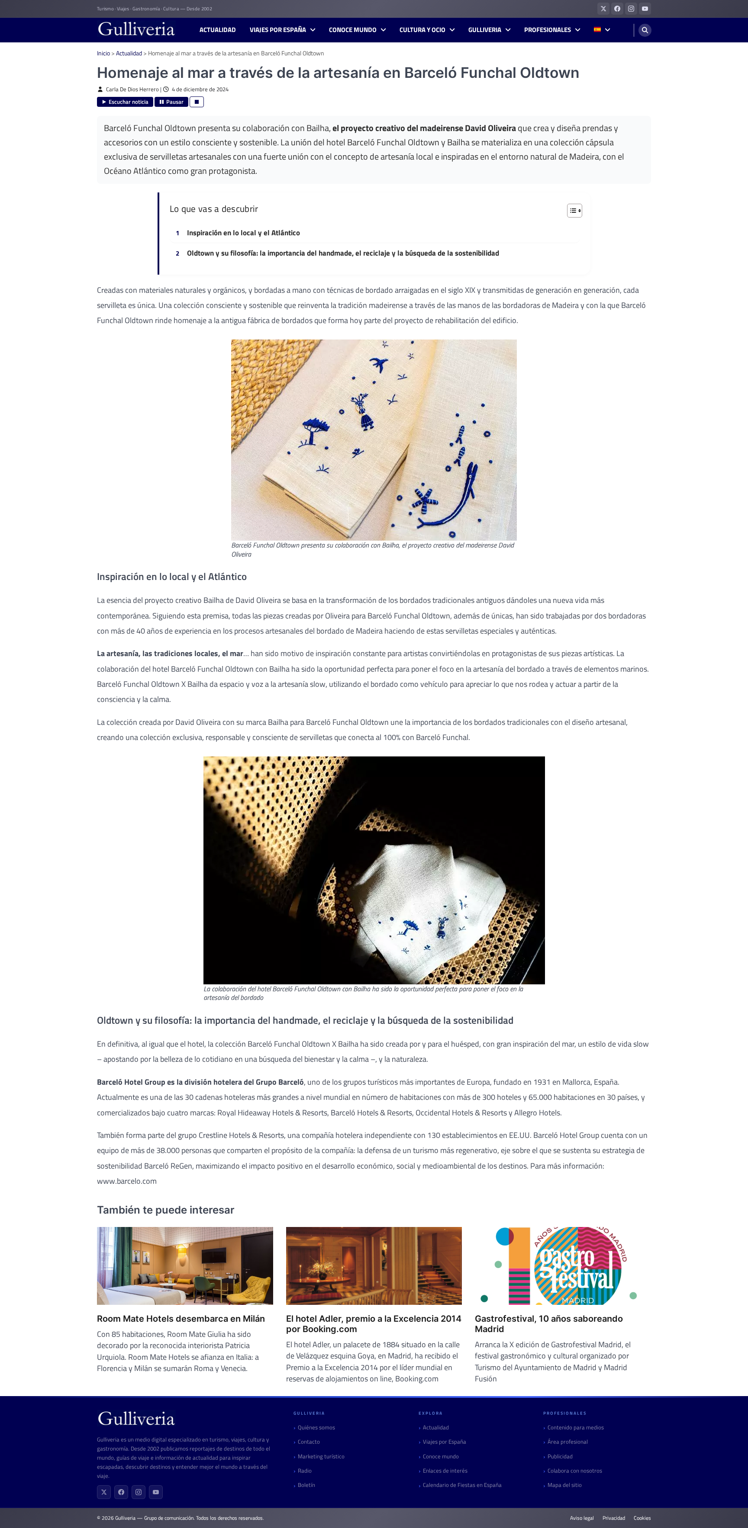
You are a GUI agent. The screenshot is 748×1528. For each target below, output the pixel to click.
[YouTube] (156, 1492)
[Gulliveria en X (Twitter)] (603, 9)
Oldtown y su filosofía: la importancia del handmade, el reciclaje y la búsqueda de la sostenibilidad (343, 253)
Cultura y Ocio (422, 30)
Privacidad (614, 1518)
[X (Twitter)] (104, 1492)
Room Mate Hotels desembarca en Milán (181, 1318)
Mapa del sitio (565, 1485)
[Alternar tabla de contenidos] (570, 210)
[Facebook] (121, 1492)
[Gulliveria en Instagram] (631, 9)
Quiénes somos (316, 1427)
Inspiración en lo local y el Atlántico (243, 233)
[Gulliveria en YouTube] (645, 9)
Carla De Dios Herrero (132, 89)
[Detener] (197, 101)
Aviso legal (582, 1518)
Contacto (309, 1442)
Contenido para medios (576, 1427)
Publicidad (560, 1456)
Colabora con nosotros (575, 1471)
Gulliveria (484, 30)
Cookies (642, 1518)
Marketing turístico (321, 1456)
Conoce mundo (353, 30)
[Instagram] (138, 1492)
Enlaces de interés (445, 1471)
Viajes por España (278, 30)
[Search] (644, 30)
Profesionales (547, 30)
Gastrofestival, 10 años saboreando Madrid (549, 1323)
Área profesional (568, 1442)
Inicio (103, 53)
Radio (305, 1471)
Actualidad (218, 30)
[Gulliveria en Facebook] (617, 9)
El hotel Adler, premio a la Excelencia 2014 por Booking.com (373, 1323)
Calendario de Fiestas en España (462, 1485)
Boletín (306, 1485)
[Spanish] (601, 30)
